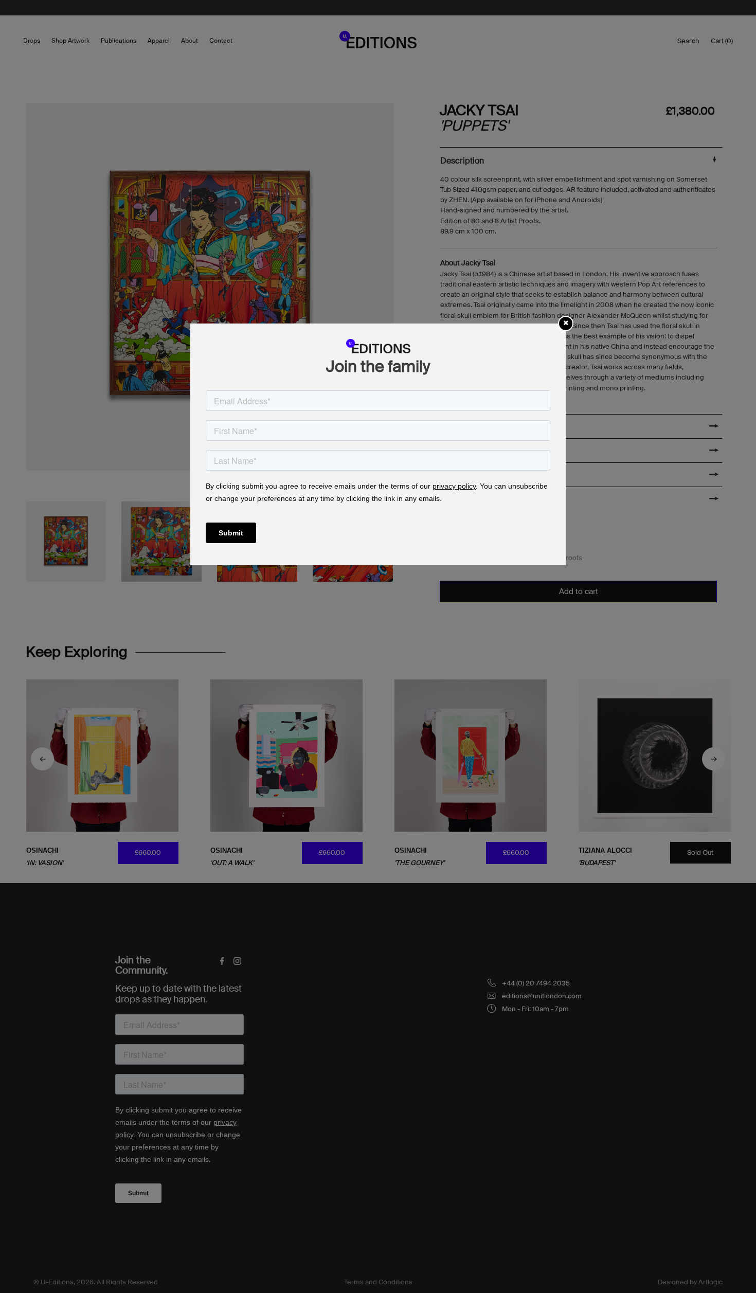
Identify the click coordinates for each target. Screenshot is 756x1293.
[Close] (565, 322)
